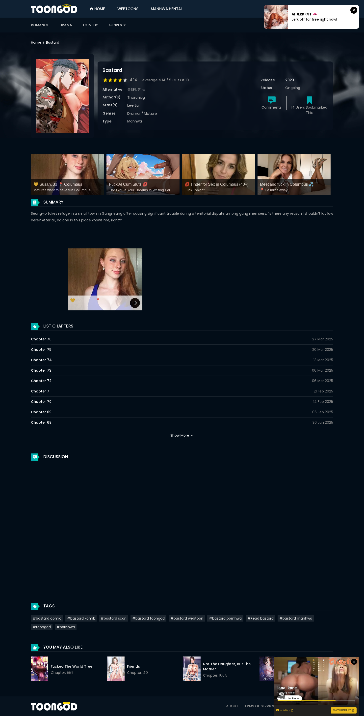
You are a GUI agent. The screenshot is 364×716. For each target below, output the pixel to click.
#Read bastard (260, 618)
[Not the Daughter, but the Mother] (192, 669)
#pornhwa (65, 627)
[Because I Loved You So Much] (268, 669)
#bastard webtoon (186, 618)
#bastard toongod (148, 618)
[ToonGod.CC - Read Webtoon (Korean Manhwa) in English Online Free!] (54, 8)
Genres (116, 25)
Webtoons (127, 8)
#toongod (42, 627)
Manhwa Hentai (166, 8)
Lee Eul (133, 105)
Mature (150, 113)
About (232, 706)
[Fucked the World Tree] (39, 669)
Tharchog (136, 97)
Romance (40, 25)
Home (99, 8)
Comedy (90, 25)
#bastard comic (47, 618)
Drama (65, 25)
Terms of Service (259, 706)
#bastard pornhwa (225, 618)
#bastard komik (81, 618)
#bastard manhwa (295, 618)
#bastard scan (114, 618)
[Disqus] (182, 527)
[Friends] (116, 669)
